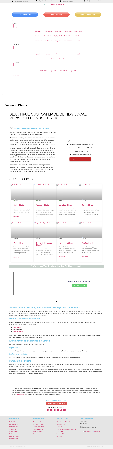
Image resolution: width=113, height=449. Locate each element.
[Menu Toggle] (11, 20)
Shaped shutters (38, 431)
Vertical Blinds (68, 31)
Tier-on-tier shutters (38, 422)
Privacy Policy (60, 424)
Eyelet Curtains (43, 70)
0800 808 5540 (56, 410)
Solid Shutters (53, 59)
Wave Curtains (63, 70)
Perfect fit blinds (14, 434)
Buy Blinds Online (25, 14)
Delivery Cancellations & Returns (66, 429)
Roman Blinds (58, 31)
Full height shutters (38, 424)
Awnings (78, 40)
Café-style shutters (38, 426)
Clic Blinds (78, 35)
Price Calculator (56, 14)
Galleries (59, 426)
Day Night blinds (14, 436)
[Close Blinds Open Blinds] (15, 26)
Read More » (16, 216)
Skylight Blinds (48, 40)
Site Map (59, 436)
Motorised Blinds (68, 40)
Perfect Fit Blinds (48, 35)
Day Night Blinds (58, 35)
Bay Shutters (58, 53)
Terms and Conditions (62, 434)
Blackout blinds (13, 438)
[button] (3, 94)
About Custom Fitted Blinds (64, 422)
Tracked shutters (38, 429)
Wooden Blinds (78, 31)
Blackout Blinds (68, 35)
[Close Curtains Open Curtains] (15, 64)
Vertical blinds (13, 426)
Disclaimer (59, 431)
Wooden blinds (13, 429)
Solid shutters (37, 434)
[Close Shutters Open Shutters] (15, 47)
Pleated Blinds (38, 35)
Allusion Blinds (38, 40)
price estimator (20, 394)
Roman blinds (13, 424)
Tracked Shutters (68, 53)
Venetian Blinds (48, 31)
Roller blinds (13, 422)
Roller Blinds (38, 31)
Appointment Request (88, 14)
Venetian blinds (13, 431)
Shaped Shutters (63, 59)
